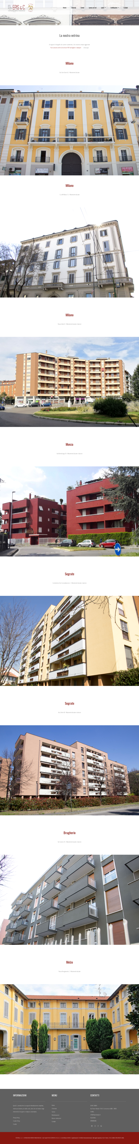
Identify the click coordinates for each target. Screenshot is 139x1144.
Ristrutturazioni (55, 1115)
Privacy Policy (16, 1118)
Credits (15, 1124)
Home (64, 8)
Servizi (82, 8)
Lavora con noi (92, 8)
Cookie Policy (16, 1121)
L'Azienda (73, 8)
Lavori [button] (103, 8)
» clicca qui (86, 48)
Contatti (125, 8)
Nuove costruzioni (56, 1118)
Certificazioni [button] (114, 8)
